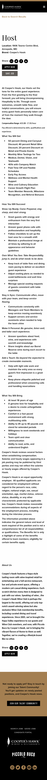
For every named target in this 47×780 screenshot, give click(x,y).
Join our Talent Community (23, 703)
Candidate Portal (23, 732)
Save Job (10, 73)
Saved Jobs (30, 728)
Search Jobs (17, 728)
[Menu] (44, 6)
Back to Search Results (14, 16)
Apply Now (10, 67)
